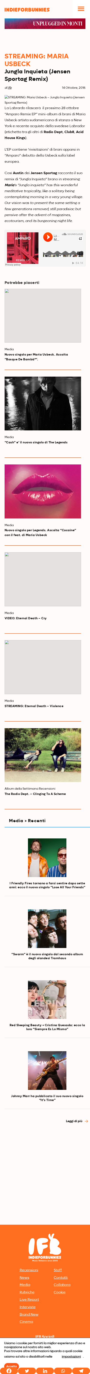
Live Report (29, 1300)
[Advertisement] (45, 1176)
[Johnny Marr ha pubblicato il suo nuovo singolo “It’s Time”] (47, 1070)
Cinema (26, 1322)
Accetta (11, 1366)
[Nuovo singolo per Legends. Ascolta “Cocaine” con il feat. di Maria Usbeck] (43, 491)
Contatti (61, 1278)
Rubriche (27, 1292)
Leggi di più (74, 1121)
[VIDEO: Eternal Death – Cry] (43, 579)
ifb (10, 87)
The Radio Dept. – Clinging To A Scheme (35, 794)
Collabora (62, 1285)
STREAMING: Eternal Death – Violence (34, 706)
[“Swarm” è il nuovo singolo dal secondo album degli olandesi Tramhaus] (47, 928)
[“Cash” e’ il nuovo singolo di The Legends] (43, 404)
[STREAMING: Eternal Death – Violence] (43, 667)
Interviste (28, 1307)
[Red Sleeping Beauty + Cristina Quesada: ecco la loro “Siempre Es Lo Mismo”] (47, 999)
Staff (58, 1270)
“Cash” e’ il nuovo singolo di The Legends (36, 442)
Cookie (60, 1292)
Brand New (29, 1314)
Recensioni (29, 1270)
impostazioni (71, 1356)
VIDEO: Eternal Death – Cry (26, 618)
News (24, 1278)
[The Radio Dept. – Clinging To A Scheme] (43, 755)
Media (25, 1285)
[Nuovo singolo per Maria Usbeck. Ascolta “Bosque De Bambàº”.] (43, 316)
